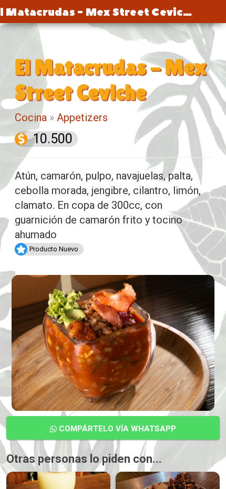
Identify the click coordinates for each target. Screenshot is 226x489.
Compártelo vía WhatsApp (116, 428)
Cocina (31, 117)
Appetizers (82, 117)
